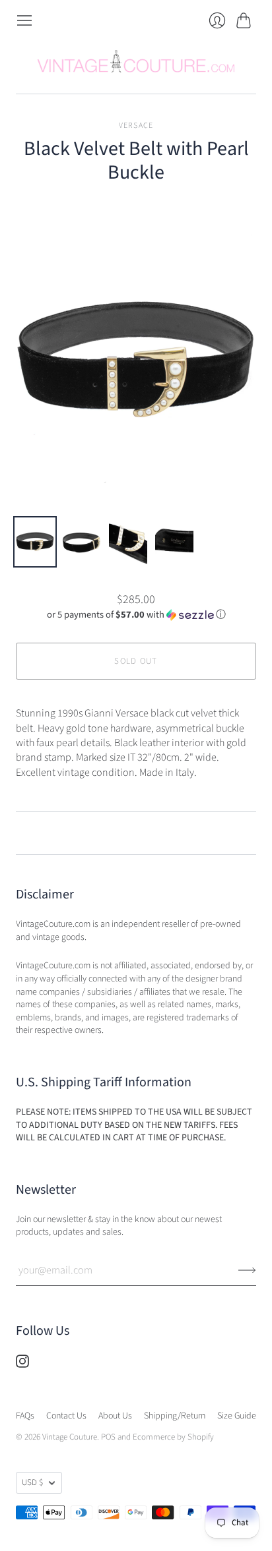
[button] (136, 615)
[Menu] (24, 20)
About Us (115, 1415)
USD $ (32, 1482)
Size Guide (236, 1415)
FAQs (25, 1415)
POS (108, 1437)
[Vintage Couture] (136, 61)
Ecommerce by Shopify (173, 1437)
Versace (136, 125)
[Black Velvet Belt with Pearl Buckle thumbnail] (35, 542)
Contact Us (66, 1415)
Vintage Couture (69, 1437)
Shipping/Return (174, 1415)
